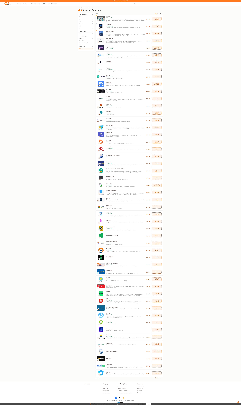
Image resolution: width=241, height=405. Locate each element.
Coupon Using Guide (122, 388)
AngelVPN (108, 68)
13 (92, 19)
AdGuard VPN (109, 38)
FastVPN (108, 140)
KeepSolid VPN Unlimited (112, 307)
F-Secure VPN (110, 329)
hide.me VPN (109, 125)
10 (92, 38)
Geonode (108, 61)
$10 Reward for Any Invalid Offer (124, 392)
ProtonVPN (109, 118)
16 (92, 23)
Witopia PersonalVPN (111, 241)
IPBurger (108, 298)
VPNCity (108, 313)
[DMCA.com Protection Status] (120, 402)
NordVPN (108, 82)
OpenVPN (86, 23)
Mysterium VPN (110, 47)
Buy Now (157, 329)
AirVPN (108, 53)
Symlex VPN (109, 285)
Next (160, 13)
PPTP (86, 16)
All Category (139, 390)
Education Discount (141, 388)
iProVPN (108, 96)
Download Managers (86, 36)
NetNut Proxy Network (112, 263)
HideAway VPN (110, 176)
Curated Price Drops (23, 3)
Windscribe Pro (110, 31)
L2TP (86, 19)
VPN (93, 7)
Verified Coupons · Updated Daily (121, 0)
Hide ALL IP (109, 183)
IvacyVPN (108, 372)
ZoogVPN (108, 89)
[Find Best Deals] (135, 3)
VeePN (108, 75)
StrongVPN (109, 270)
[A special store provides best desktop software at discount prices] (8, 3)
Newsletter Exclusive (35, 3)
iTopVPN (108, 24)
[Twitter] (120, 398)
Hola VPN (108, 104)
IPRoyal (108, 16)
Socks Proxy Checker (111, 351)
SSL (86, 28)
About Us (105, 386)
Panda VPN (109, 212)
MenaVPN (108, 335)
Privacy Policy (142, 404)
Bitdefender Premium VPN (113, 155)
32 (92, 33)
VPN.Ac (108, 198)
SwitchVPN (109, 364)
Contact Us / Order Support (123, 390)
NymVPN (108, 291)
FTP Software (86, 40)
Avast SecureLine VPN (112, 235)
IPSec (86, 21)
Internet (88, 7)
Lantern (108, 277)
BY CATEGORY (82, 31)
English (140, 392)
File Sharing (86, 38)
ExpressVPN (109, 147)
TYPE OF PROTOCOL (84, 14)
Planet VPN (109, 205)
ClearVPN (108, 220)
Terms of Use (105, 388)
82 (92, 48)
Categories (82, 7)
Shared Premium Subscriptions (50, 3)
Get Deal (157, 33)
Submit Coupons (106, 392)
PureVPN (108, 321)
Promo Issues (120, 386)
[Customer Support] (237, 402)
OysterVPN (109, 343)
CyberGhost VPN (110, 227)
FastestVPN (109, 162)
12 (92, 21)
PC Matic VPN (109, 256)
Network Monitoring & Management (86, 43)
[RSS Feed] (123, 398)
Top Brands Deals (140, 386)
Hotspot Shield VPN (111, 190)
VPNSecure (109, 358)
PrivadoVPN (109, 132)
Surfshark (108, 111)
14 (92, 16)
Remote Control (86, 46)
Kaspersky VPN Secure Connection (115, 168)
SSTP (86, 25)
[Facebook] (116, 398)
